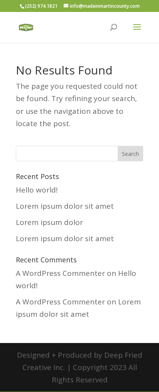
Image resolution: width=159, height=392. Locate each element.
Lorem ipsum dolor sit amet (65, 206)
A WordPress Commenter (60, 273)
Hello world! (37, 190)
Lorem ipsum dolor (49, 222)
